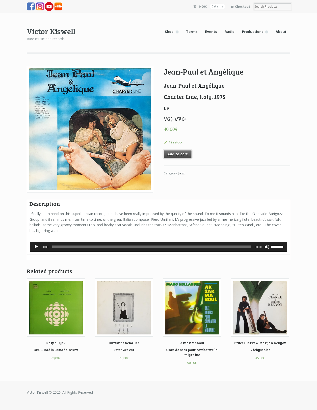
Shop (169, 31)
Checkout (242, 6)
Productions (253, 31)
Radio (230, 31)
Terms (192, 31)
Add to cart (177, 154)
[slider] (278, 246)
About (281, 31)
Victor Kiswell (51, 31)
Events (211, 31)
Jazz (181, 173)
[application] (158, 247)
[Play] (36, 246)
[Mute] (266, 246)
